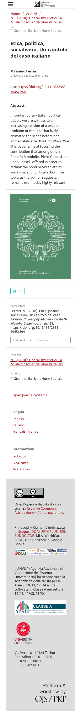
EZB (62, 531)
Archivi (31, 14)
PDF (19, 291)
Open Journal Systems (29, 395)
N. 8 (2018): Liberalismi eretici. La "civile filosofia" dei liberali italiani (36, 20)
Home (15, 14)
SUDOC (20, 535)
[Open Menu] (10, 4)
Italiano (18, 425)
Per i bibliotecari (22, 469)
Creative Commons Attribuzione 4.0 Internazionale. (39, 510)
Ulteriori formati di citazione (30, 340)
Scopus (24, 531)
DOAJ (35, 531)
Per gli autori (20, 463)
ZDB (31, 535)
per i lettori (19, 456)
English (18, 419)
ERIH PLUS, (50, 531)
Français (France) (25, 431)
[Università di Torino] (23, 645)
